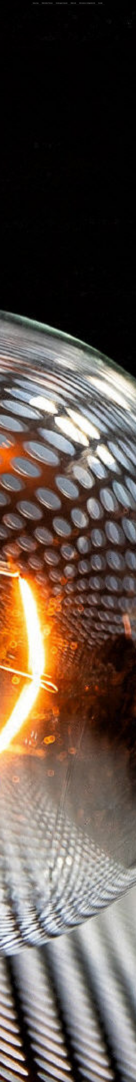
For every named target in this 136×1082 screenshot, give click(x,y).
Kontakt (100, 3)
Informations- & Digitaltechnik (87, 3)
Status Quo (36, 3)
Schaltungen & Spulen (62, 3)
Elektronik (73, 3)
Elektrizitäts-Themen (47, 3)
